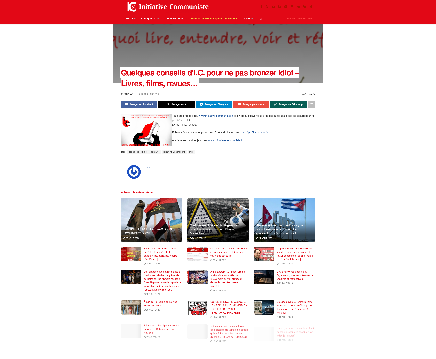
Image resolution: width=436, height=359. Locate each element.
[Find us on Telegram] (285, 7)
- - (148, 167)
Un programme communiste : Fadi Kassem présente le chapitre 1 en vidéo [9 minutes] (295, 328)
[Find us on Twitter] (267, 7)
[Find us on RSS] (279, 7)
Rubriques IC (148, 18)
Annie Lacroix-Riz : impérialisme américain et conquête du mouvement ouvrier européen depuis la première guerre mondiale (227, 279)
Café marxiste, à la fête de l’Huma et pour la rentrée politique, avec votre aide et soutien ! (228, 252)
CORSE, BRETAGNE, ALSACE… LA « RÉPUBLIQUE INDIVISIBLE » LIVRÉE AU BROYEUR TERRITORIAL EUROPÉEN (228, 307)
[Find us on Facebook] (261, 7)
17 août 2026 (153, 336)
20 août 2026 (153, 309)
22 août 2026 (219, 290)
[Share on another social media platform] (311, 104)
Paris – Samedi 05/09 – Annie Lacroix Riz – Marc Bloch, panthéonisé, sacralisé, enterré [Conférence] (160, 254)
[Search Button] (261, 18)
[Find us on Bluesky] (304, 7)
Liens (247, 18)
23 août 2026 (219, 259)
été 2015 (155, 151)
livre (191, 151)
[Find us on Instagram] (292, 7)
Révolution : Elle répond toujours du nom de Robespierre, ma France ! (161, 328)
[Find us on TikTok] (311, 7)
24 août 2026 (199, 237)
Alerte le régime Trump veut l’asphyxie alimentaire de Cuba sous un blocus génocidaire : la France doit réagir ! (279, 229)
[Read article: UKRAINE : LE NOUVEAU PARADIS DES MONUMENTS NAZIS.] (151, 220)
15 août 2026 (285, 336)
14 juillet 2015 (128, 93)
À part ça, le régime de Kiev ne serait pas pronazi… (160, 303)
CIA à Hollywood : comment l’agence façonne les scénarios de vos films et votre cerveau (295, 275)
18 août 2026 (285, 316)
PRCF (129, 18)
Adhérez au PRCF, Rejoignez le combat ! (214, 18)
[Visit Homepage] (167, 6)
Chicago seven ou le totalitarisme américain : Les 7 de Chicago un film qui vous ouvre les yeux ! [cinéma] (295, 307)
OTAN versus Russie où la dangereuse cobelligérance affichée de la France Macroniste (213, 229)
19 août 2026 (219, 316)
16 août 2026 (219, 339)
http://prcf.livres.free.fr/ (255, 132)
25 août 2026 (132, 237)
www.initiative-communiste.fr (216, 116)
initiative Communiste (174, 151)
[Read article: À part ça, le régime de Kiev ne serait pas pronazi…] (131, 307)
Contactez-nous (173, 18)
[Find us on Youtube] (273, 7)
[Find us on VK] (298, 7)
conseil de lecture (138, 151)
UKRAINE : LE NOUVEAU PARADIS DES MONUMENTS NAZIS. (149, 231)
